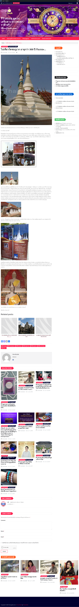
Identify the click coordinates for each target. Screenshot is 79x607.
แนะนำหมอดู (42, 345)
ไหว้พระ (4, 348)
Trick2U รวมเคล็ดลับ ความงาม (62, 125)
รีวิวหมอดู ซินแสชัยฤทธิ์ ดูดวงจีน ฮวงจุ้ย (44, 458)
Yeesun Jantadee (59, 98)
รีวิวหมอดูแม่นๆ (26, 38)
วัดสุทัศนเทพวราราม (60, 132)
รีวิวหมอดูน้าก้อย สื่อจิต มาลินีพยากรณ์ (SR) (25, 463)
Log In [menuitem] (3, 0)
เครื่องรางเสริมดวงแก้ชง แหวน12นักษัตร (43, 427)
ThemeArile (25, 604)
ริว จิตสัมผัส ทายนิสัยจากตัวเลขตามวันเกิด (65, 101)
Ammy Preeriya (59, 108)
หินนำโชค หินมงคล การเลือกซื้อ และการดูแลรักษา (8, 490)
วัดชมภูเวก (20, 345)
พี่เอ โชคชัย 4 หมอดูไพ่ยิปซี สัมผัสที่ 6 (68, 590)
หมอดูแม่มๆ (35, 345)
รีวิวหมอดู (4, 345)
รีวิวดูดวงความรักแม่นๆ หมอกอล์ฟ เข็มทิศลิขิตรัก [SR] (8, 406)
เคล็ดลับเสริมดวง (59, 61)
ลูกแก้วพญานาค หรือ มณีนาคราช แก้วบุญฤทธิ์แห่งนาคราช (8, 462)
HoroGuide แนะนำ (35, 38)
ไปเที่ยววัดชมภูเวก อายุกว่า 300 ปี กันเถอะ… (14, 43)
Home (3, 38)
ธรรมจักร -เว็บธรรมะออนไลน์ (62, 128)
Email (2, 537)
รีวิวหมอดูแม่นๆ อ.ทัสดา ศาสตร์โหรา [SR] (25, 427)
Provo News (19, 604)
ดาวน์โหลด (59, 62)
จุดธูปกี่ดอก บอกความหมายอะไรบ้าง (63, 84)
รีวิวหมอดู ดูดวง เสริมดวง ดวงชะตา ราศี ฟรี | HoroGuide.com (12, 23)
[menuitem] (1, 1)
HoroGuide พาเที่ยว (60, 53)
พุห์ (8, 502)
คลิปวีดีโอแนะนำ (60, 56)
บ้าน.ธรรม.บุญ (59, 129)
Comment (3, 520)
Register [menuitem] (7, 0)
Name (2, 531)
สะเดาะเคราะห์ (60, 64)
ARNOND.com (59, 123)
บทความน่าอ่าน (59, 55)
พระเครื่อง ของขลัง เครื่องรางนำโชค (64, 58)
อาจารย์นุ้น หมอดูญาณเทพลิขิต (62, 86)
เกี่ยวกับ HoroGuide (46, 38)
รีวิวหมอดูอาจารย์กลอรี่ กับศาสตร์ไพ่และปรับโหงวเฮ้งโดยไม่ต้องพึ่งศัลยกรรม (44, 386)
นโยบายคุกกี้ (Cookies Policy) (13, 38)
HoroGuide (5, 52)
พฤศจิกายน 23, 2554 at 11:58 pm (17, 502)
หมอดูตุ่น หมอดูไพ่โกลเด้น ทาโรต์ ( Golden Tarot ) (26, 388)
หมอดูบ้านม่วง (27, 345)
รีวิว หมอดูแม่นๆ (59, 59)
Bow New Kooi (59, 103)
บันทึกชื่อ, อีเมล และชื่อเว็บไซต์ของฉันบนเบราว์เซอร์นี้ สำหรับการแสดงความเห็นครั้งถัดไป (20, 542)
